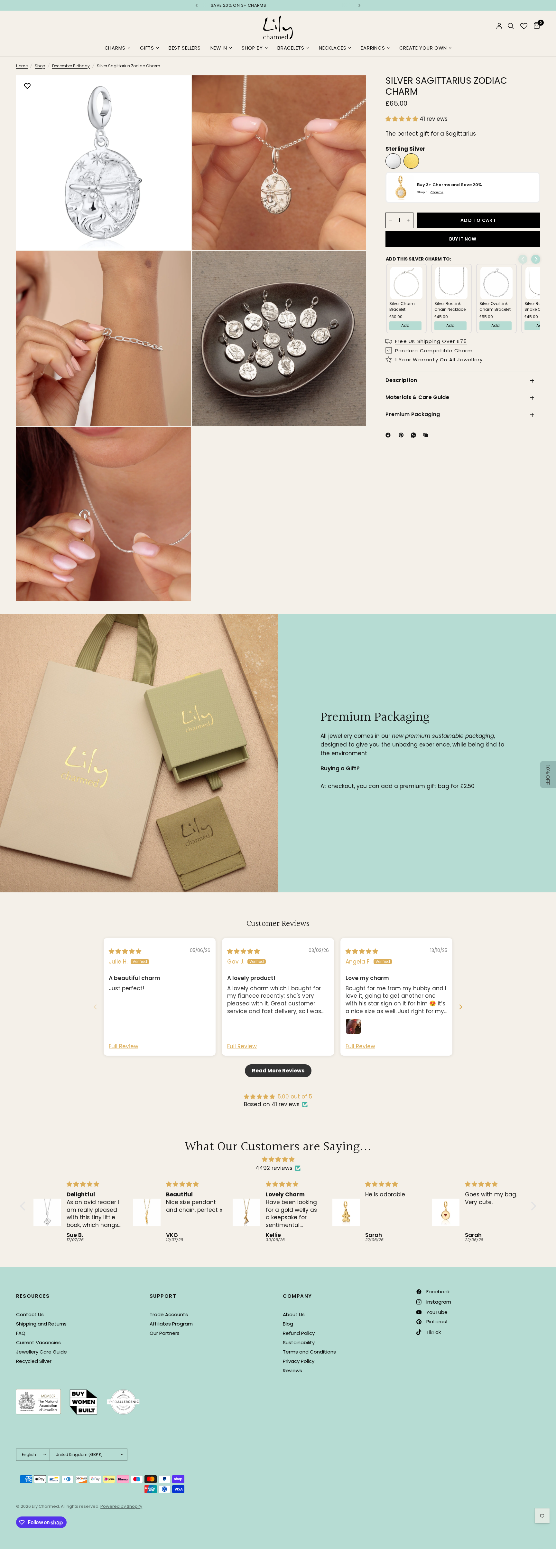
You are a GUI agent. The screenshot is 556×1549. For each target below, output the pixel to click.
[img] (125, 951)
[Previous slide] (95, 1007)
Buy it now (463, 239)
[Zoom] (177, 89)
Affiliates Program (171, 1323)
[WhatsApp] (415, 435)
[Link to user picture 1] (353, 1026)
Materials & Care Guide (417, 397)
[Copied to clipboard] (427, 435)
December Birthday (71, 66)
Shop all (430, 192)
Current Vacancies (38, 1342)
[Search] (511, 26)
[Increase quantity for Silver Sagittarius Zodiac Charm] (408, 220)
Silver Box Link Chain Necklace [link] (450, 306)
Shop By (252, 48)
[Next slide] (461, 1007)
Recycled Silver (33, 1361)
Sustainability (299, 1342)
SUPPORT (163, 1296)
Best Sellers (185, 48)
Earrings (373, 48)
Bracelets (290, 48)
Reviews (292, 1370)
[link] (406, 283)
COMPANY (297, 1296)
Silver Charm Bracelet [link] (402, 306)
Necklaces (333, 48)
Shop (40, 66)
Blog (288, 1323)
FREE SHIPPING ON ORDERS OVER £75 (217, 5)
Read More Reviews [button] (278, 1070)
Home (22, 66)
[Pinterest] (402, 435)
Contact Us (30, 1314)
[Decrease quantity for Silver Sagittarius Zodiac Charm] (390, 220)
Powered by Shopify (121, 1506)
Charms (115, 48)
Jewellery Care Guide (41, 1351)
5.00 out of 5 (295, 1096)
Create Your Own (423, 48)
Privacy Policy (298, 1361)
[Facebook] (389, 435)
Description (401, 380)
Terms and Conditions (309, 1351)
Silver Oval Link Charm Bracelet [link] (495, 306)
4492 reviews (273, 1168)
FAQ (20, 1333)
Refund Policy (299, 1333)
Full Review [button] (123, 1046)
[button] (402, 119)
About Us (294, 1314)
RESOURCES (33, 1296)
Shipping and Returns (41, 1323)
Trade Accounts (169, 1314)
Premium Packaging (412, 414)
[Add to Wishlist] (27, 86)
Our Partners (165, 1333)
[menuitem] (117, 48)
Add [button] (405, 325)
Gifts (147, 48)
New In (218, 48)
